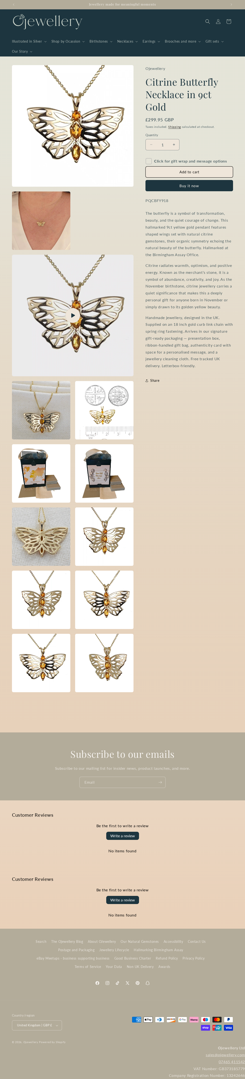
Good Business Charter (132, 958)
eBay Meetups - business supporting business (73, 958)
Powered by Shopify (52, 1042)
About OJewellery (102, 941)
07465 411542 (232, 1061)
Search (41, 941)
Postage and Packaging (76, 950)
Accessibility (173, 941)
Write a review (122, 835)
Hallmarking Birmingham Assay (158, 950)
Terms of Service (88, 967)
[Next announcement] (231, 4)
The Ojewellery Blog (67, 941)
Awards (164, 967)
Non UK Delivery (140, 967)
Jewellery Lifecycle (114, 950)
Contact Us (197, 941)
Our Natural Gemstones (140, 941)
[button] (29, 41)
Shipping (174, 127)
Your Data (114, 967)
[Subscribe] (160, 782)
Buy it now (189, 186)
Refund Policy (167, 958)
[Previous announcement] (13, 4)
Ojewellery (30, 1042)
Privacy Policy (194, 958)
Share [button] (154, 380)
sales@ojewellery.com (225, 1054)
